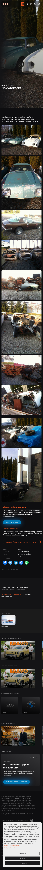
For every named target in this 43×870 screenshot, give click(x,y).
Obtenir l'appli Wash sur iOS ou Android (22, 542)
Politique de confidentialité (12, 846)
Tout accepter (22, 863)
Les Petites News (23, 552)
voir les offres (12, 522)
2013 (19, 549)
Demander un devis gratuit (16, 782)
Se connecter (7, 594)
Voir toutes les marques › (9, 717)
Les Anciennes (23, 554)
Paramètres (22, 853)
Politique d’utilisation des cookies (13, 848)
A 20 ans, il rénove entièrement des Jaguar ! (16, 744)
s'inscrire (17, 594)
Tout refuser (22, 858)
